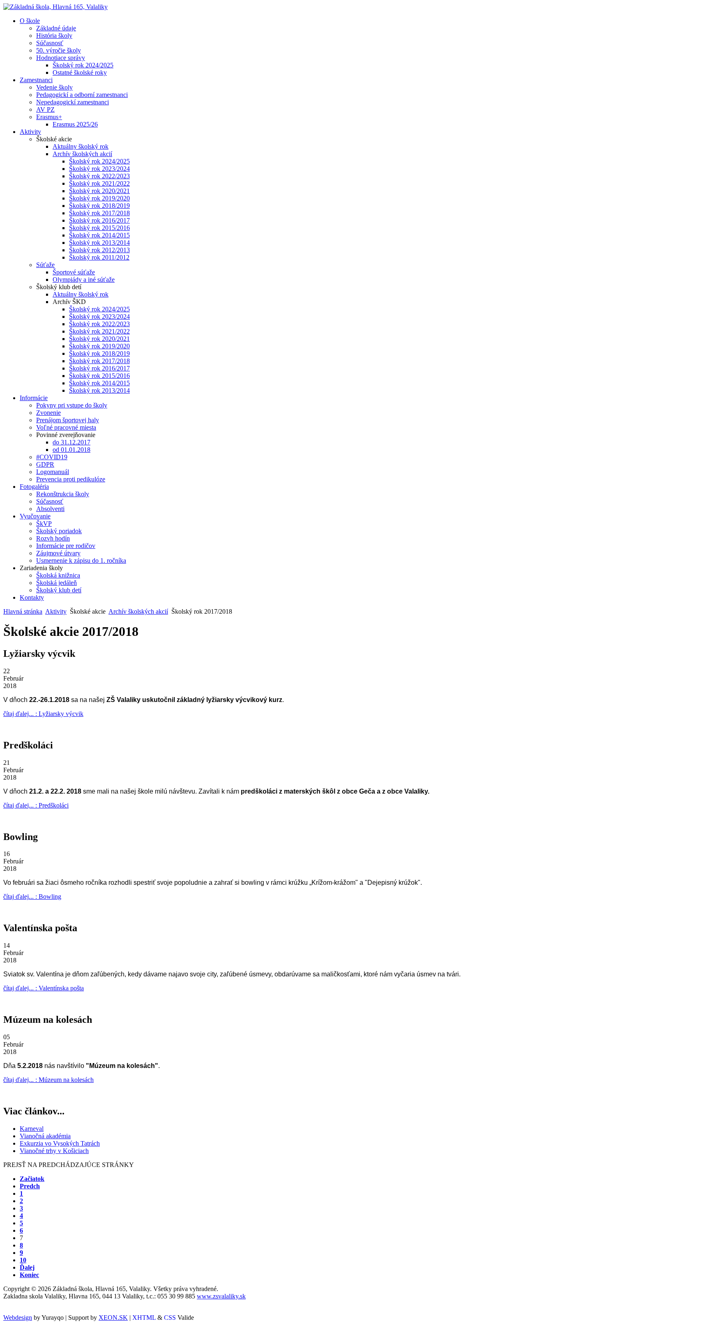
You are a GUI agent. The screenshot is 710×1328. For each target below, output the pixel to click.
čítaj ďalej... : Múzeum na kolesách (48, 1079)
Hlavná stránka (22, 611)
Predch (30, 1186)
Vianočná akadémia (45, 1135)
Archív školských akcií (138, 611)
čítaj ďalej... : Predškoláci (36, 805)
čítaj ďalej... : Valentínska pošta (43, 988)
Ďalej (27, 1267)
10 (23, 1260)
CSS (170, 1317)
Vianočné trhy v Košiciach (54, 1150)
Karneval (32, 1128)
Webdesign (17, 1317)
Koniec (29, 1274)
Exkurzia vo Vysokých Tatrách (60, 1143)
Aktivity (56, 611)
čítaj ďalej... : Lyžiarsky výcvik (43, 713)
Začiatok (32, 1178)
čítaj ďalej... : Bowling (32, 896)
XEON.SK (113, 1317)
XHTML (144, 1317)
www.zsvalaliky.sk (221, 1296)
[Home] (55, 6)
